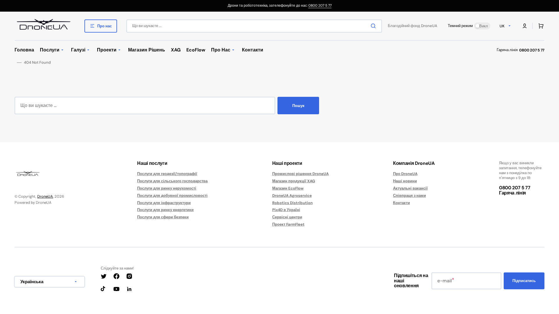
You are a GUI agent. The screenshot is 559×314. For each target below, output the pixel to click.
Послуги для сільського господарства (172, 181)
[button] (524, 25)
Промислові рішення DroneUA (300, 174)
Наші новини (405, 181)
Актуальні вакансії (410, 188)
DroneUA (45, 196)
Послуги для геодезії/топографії (167, 174)
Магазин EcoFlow (288, 188)
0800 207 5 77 (320, 5)
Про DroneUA (405, 174)
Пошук (298, 105)
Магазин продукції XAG (293, 181)
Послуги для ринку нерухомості (166, 188)
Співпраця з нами (409, 195)
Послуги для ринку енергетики (165, 209)
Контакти (401, 202)
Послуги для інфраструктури (164, 202)
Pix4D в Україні (286, 209)
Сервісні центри (287, 217)
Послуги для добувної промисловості (172, 195)
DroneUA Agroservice (292, 195)
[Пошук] (374, 25)
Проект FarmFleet (288, 224)
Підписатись (524, 280)
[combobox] (254, 26)
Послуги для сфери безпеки (163, 217)
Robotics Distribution (292, 202)
